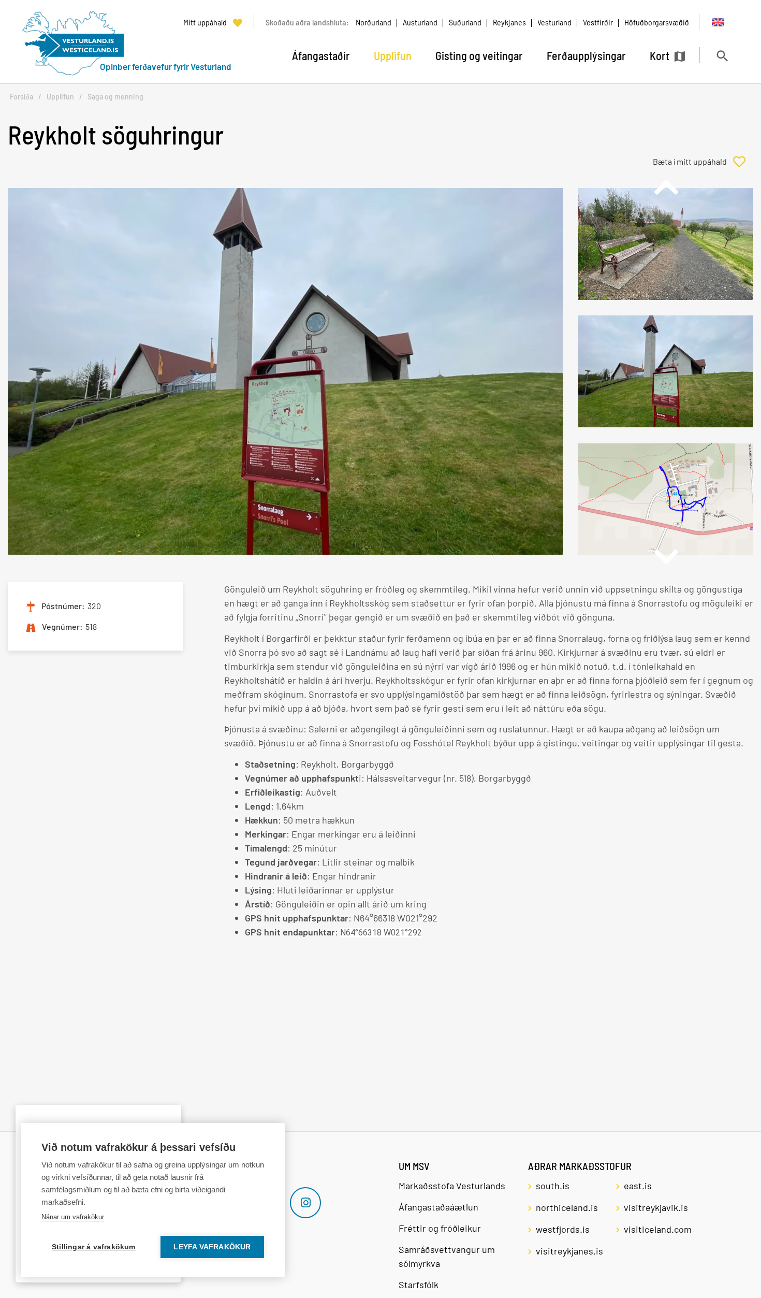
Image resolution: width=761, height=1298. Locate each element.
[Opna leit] (722, 55)
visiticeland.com (658, 1229)
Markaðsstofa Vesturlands (452, 1185)
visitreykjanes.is (569, 1251)
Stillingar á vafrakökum (94, 1247)
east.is (638, 1185)
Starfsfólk (418, 1284)
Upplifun (60, 96)
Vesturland (554, 22)
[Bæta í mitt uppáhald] (703, 161)
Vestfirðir (598, 22)
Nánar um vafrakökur (72, 1217)
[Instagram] (305, 1202)
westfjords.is (563, 1229)
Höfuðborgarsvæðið (656, 22)
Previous (666, 187)
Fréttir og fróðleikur (440, 1228)
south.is (552, 1185)
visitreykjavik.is (656, 1207)
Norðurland (373, 22)
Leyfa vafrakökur (212, 1247)
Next (666, 557)
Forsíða (21, 96)
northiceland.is (567, 1207)
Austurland (420, 22)
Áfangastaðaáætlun (438, 1207)
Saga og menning (115, 96)
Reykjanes (509, 22)
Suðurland (465, 22)
